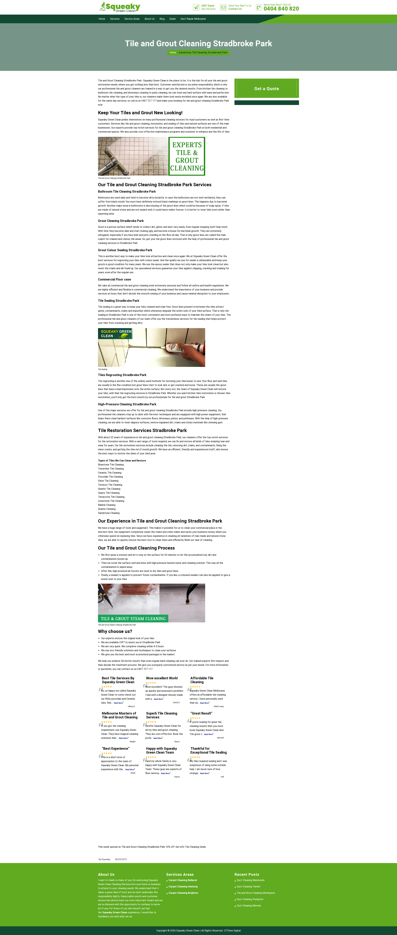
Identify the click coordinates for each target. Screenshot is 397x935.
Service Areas (132, 18)
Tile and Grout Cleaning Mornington (256, 892)
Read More (118, 703)
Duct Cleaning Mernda (249, 905)
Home (102, 18)
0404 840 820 (281, 7)
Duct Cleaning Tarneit (248, 886)
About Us (150, 18)
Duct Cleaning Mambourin (251, 880)
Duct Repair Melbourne (193, 18)
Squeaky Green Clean (187, 930)
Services (115, 18)
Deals (173, 18)
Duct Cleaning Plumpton (250, 899)
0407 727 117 (148, 100)
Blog (162, 18)
